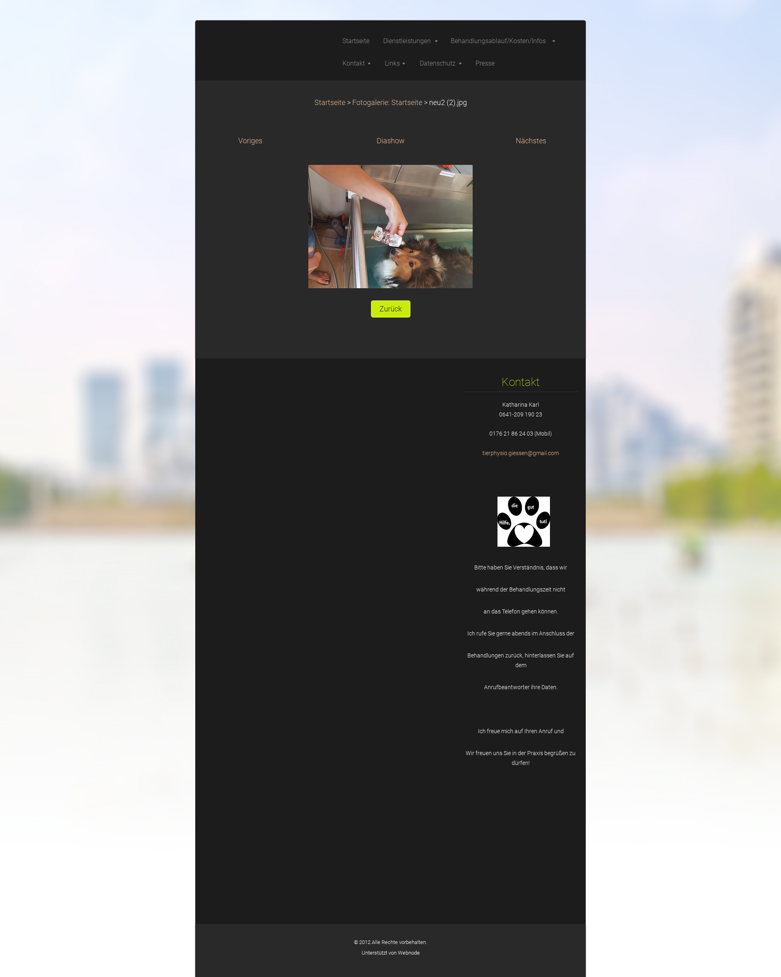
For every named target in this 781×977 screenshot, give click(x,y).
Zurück (391, 309)
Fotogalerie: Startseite (387, 103)
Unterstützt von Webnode (391, 953)
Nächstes (531, 141)
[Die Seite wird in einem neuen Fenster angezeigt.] (390, 226)
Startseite (329, 103)
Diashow (391, 141)
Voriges (250, 141)
